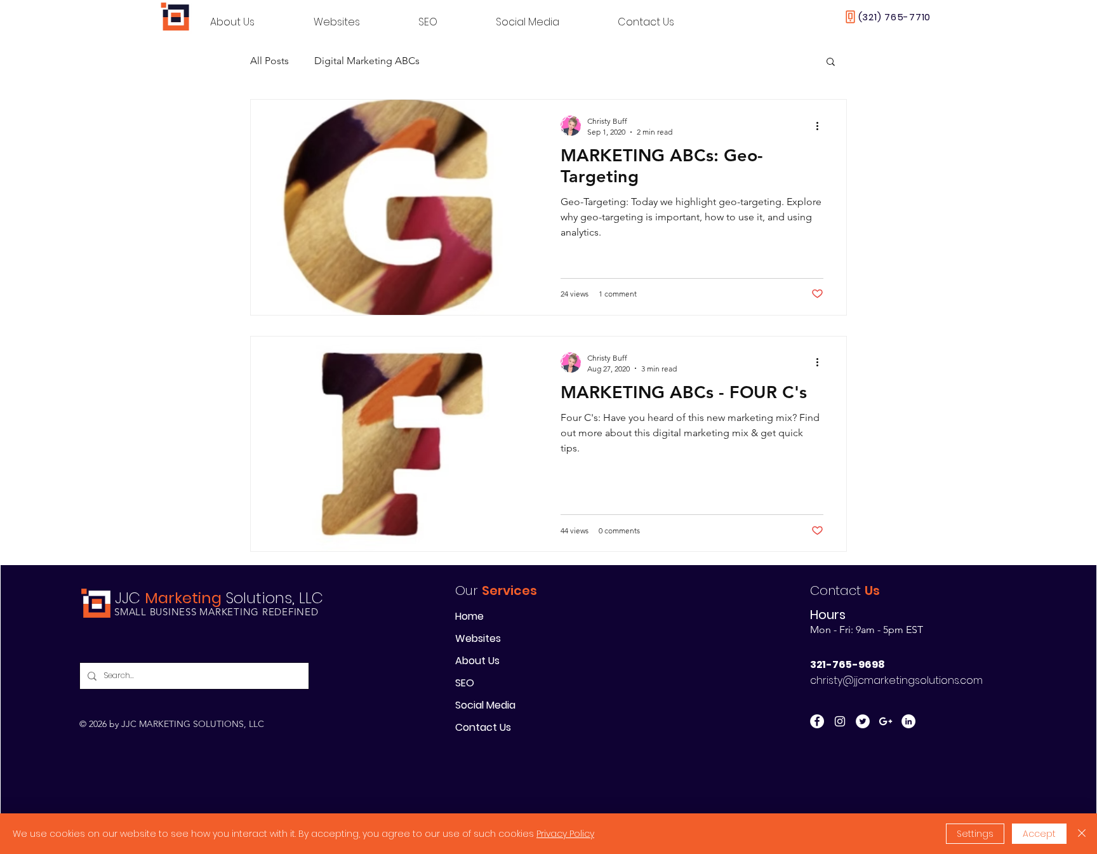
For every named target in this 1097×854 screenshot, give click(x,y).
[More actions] (821, 125)
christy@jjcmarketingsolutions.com (896, 680)
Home (469, 616)
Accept (1039, 833)
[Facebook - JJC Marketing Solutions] (817, 721)
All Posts (269, 61)
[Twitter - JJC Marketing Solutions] (863, 721)
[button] (831, 62)
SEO (464, 683)
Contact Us (483, 727)
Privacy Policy (565, 833)
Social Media (485, 705)
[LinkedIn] (908, 721)
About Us (477, 660)
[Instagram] (840, 721)
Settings (975, 833)
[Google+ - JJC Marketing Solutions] (886, 721)
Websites (478, 638)
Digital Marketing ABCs (367, 61)
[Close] (1081, 834)
